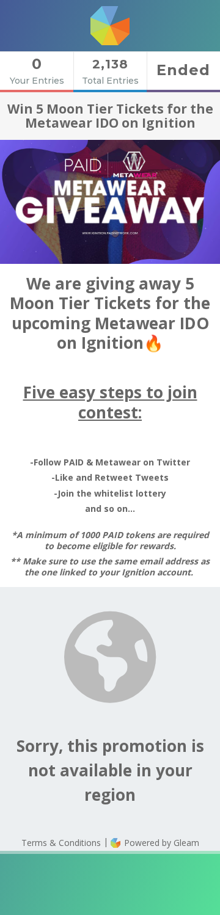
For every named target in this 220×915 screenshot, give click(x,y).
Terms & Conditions (61, 842)
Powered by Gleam (160, 842)
